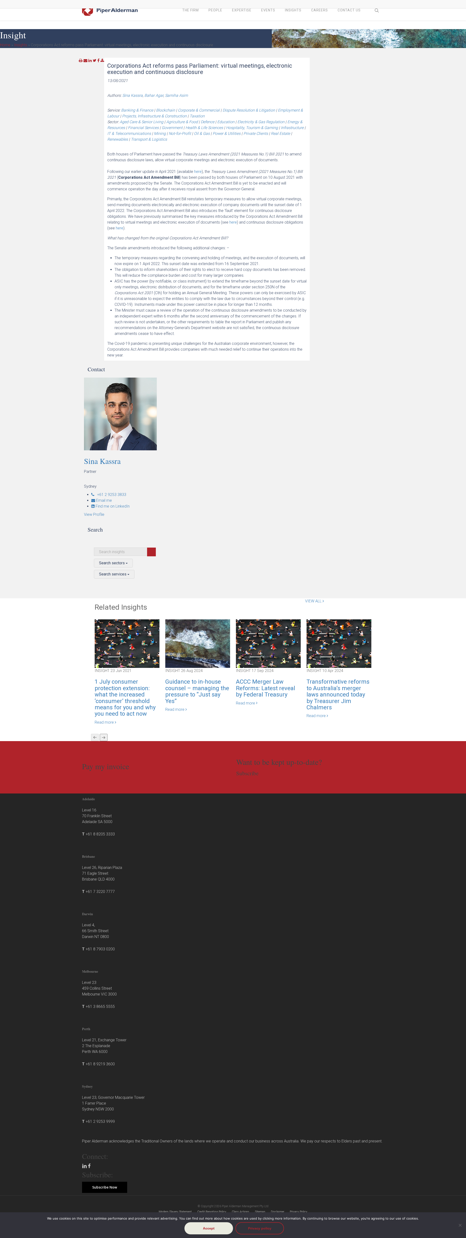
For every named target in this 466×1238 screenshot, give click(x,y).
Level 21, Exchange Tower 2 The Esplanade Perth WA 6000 (104, 1046)
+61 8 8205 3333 (100, 834)
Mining (160, 133)
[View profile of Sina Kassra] (133, 414)
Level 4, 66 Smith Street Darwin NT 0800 (95, 931)
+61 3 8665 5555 (100, 1006)
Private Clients (255, 133)
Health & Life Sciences (204, 127)
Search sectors (112, 563)
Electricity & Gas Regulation (260, 122)
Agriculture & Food (182, 122)
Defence (207, 122)
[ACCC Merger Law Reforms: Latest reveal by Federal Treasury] (268, 643)
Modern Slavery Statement (175, 1212)
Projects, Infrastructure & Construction (154, 116)
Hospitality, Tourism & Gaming (252, 127)
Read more (105, 722)
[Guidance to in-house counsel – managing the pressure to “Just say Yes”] (197, 643)
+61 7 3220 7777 (100, 891)
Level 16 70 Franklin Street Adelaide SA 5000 (97, 816)
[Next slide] (104, 737)
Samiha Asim (176, 95)
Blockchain (165, 110)
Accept (209, 1228)
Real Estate (280, 133)
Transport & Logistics (149, 139)
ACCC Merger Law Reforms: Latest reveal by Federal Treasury (265, 688)
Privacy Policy (298, 1212)
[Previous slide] (95, 737)
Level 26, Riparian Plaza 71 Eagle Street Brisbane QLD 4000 (102, 873)
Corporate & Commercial (199, 110)
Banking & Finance (137, 110)
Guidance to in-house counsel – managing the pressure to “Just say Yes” (197, 691)
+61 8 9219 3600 (100, 1064)
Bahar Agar (153, 95)
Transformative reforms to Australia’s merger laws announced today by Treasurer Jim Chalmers (338, 694)
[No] (460, 1225)
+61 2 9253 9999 (100, 1121)
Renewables (117, 139)
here (198, 171)
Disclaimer (277, 1212)
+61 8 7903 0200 (100, 949)
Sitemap (260, 1212)
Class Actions (240, 1212)
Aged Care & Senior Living (141, 122)
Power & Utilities (227, 133)
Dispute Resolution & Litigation (249, 110)
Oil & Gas (202, 133)
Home (5, 45)
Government (172, 127)
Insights (20, 45)
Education (225, 122)
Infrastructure (292, 127)
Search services (113, 574)
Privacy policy (259, 1228)
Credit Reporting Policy (211, 1212)
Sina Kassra (132, 95)
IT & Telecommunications (129, 133)
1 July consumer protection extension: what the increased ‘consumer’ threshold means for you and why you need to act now (125, 697)
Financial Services (143, 127)
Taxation (197, 116)
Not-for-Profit (180, 133)
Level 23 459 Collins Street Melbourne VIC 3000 (99, 988)
